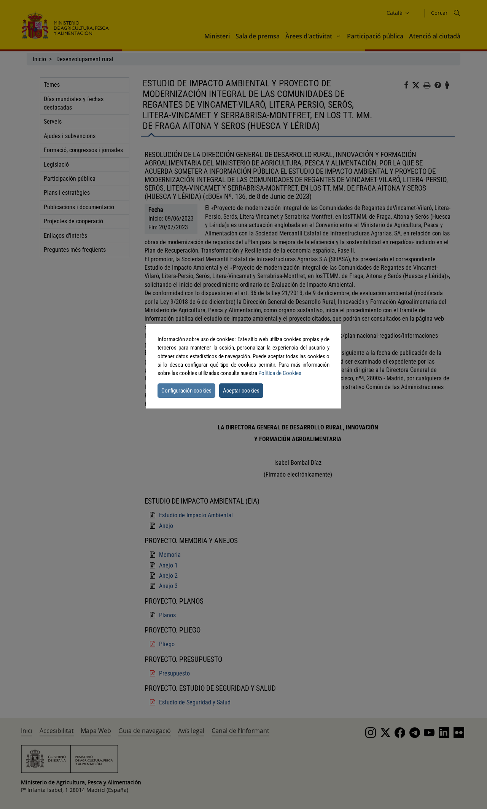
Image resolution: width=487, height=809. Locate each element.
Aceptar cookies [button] (241, 390)
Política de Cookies (279, 373)
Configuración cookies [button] (186, 390)
